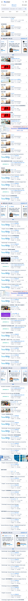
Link (9, 41)
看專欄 (25, 5)
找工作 (14, 5)
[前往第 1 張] (13, 219)
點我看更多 (23, 38)
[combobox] (14, 8)
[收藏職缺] (26, 21)
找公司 (4, 5)
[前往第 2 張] (14, 219)
